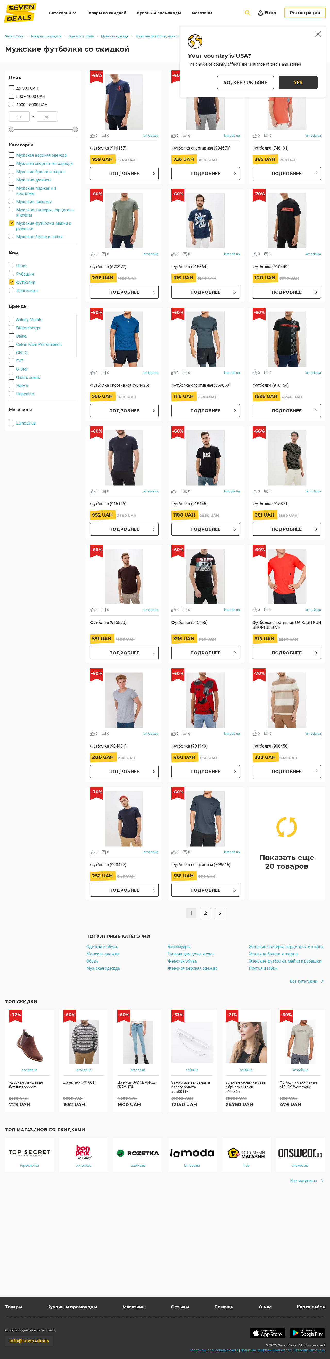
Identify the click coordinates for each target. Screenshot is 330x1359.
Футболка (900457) (108, 864)
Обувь (92, 961)
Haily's (22, 385)
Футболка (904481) (108, 746)
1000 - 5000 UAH (31, 104)
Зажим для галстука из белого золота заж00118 (191, 1087)
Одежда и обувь (102, 946)
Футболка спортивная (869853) (200, 385)
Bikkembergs (28, 328)
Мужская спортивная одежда (44, 163)
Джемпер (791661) (79, 1082)
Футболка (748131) (271, 148)
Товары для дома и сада (191, 953)
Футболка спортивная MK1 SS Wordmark (298, 1084)
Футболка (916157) (108, 148)
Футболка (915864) (189, 266)
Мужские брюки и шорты (41, 171)
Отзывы (180, 1307)
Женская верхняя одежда (192, 968)
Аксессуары (179, 946)
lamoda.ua (151, 135)
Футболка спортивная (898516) (200, 864)
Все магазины (303, 1180)
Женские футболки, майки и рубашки (285, 961)
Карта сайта (311, 1307)
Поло (21, 265)
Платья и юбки (263, 968)
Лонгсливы (27, 290)
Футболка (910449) (271, 266)
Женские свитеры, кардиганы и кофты (286, 946)
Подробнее (124, 173)
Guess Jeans (28, 377)
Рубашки (25, 274)
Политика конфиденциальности (266, 1350)
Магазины (202, 13)
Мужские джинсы (33, 180)
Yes (298, 82)
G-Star (22, 369)
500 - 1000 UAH (30, 96)
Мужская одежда (103, 968)
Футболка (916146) (108, 503)
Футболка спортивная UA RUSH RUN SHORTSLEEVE (287, 625)
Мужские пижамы (34, 201)
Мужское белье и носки (39, 236)
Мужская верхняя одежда (41, 155)
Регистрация (305, 12)
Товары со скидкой (106, 13)
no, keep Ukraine (245, 82)
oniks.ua (192, 1070)
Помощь (223, 1307)
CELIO (22, 352)
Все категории (303, 981)
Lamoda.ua (26, 423)
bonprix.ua (29, 1070)
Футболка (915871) (271, 503)
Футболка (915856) (189, 622)
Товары (13, 1307)
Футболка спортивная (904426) (119, 385)
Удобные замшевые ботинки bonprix (26, 1084)
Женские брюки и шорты (273, 953)
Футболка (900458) (271, 746)
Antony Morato (29, 319)
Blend (21, 336)
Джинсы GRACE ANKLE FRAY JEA (136, 1084)
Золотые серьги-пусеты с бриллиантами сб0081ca (246, 1087)
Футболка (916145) (189, 503)
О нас (265, 1307)
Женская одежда (102, 953)
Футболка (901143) (189, 746)
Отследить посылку (309, 1350)
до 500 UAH (27, 88)
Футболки (25, 282)
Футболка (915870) (108, 622)
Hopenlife (25, 394)
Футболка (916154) (271, 385)
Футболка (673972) (108, 266)
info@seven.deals (29, 1340)
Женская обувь (182, 961)
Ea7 (19, 361)
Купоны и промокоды (159, 13)
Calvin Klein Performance (39, 344)
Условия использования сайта (213, 1350)
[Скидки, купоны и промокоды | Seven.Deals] (20, 13)
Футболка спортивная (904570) (200, 148)
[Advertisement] (160, 1248)
